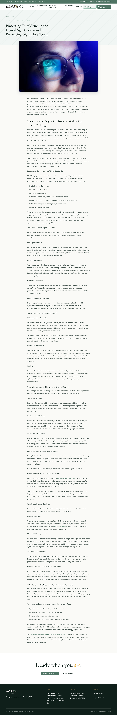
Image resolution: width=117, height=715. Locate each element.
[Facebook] (94, 697)
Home (7, 16)
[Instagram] (98, 697)
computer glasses (60, 526)
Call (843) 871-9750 (68, 673)
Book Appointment (50, 673)
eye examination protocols (66, 478)
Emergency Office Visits (77, 698)
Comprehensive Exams (77, 693)
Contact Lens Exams (76, 696)
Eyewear (32, 7)
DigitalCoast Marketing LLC (104, 711)
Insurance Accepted (52, 7)
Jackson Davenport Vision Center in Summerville (48, 634)
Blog (12, 16)
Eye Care (22, 7)
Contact (79, 7)
